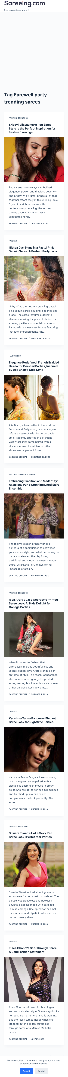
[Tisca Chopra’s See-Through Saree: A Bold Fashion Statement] (34, 979)
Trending (23, 118)
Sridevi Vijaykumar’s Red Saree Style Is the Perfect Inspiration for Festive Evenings (32, 128)
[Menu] (62, 6)
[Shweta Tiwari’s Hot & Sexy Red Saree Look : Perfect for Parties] (34, 864)
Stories (31, 474)
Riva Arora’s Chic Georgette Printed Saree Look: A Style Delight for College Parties (33, 603)
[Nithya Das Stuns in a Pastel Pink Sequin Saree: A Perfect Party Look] (34, 278)
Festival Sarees (17, 474)
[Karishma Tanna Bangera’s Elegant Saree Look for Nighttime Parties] (34, 749)
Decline (41, 1071)
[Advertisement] (34, 47)
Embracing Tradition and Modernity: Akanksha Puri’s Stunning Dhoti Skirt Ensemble (34, 484)
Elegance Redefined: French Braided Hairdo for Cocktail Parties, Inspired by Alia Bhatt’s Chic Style (34, 366)
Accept (26, 1071)
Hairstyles (15, 356)
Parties (13, 118)
